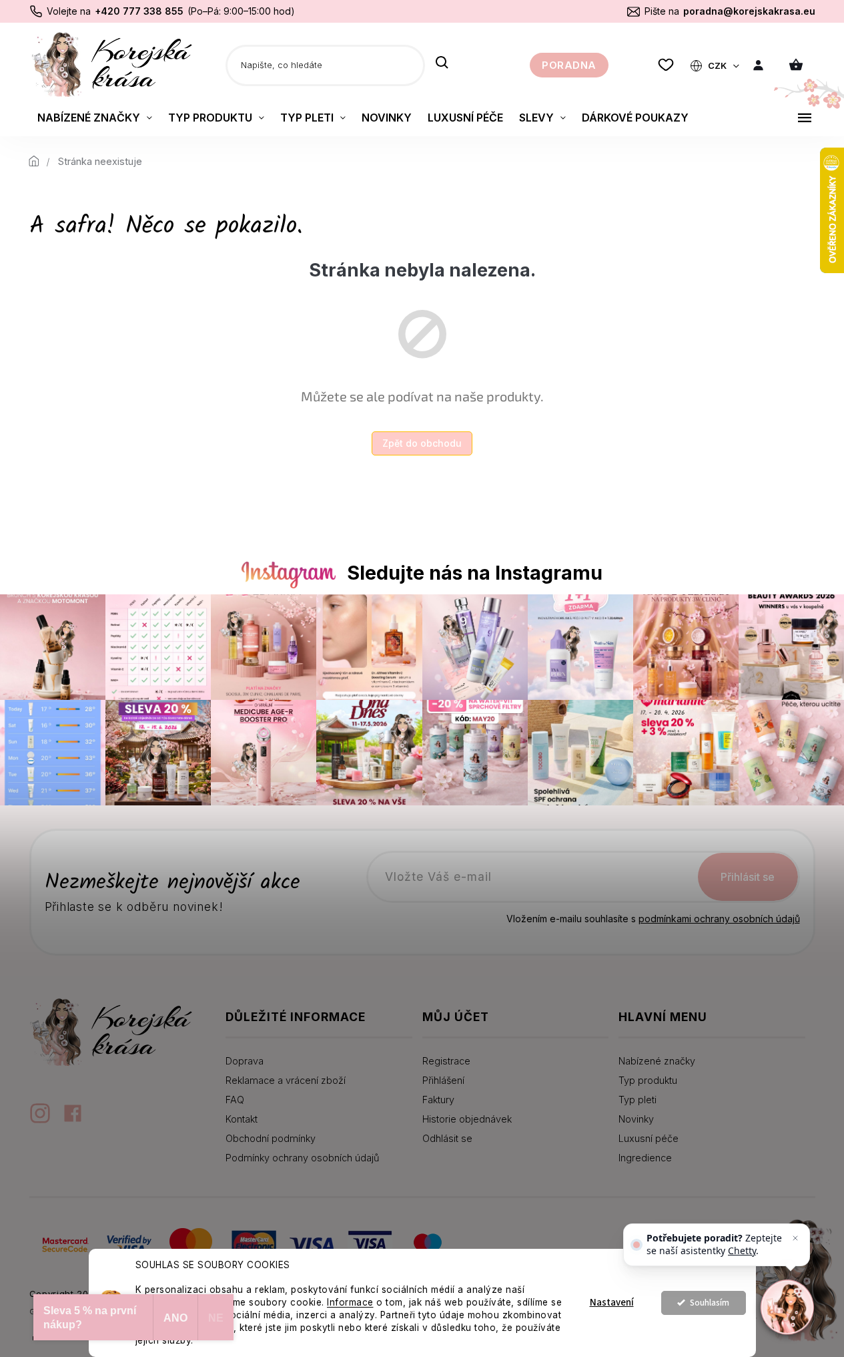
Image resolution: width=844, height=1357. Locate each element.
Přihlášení (443, 1080)
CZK (718, 65)
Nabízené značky (656, 1061)
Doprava (245, 1061)
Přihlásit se (748, 877)
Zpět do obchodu (422, 443)
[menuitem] (94, 117)
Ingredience (645, 1157)
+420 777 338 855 (139, 11)
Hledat (442, 63)
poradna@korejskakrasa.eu (749, 11)
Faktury (438, 1099)
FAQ (235, 1099)
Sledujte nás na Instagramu (474, 572)
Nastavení (612, 1303)
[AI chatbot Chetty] (787, 1307)
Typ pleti (637, 1099)
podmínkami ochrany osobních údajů (719, 918)
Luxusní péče (648, 1138)
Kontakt (242, 1119)
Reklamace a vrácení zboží (286, 1080)
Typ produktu (647, 1080)
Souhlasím (709, 1302)
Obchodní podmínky (271, 1138)
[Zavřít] (795, 1238)
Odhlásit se (447, 1138)
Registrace (446, 1061)
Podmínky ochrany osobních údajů (302, 1157)
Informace (350, 1302)
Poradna (569, 65)
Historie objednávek (467, 1119)
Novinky (636, 1119)
